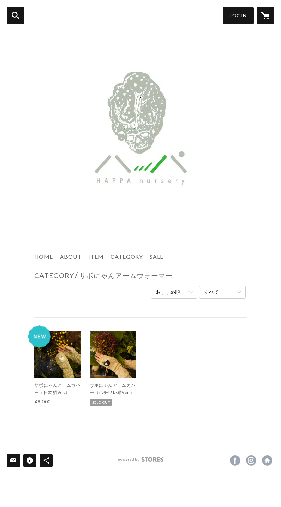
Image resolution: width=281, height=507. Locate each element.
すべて (211, 292)
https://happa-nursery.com (267, 460)
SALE (156, 256)
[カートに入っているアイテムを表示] (265, 15)
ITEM (96, 256)
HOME (43, 256)
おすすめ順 (168, 292)
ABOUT (71, 256)
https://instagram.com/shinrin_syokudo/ (251, 460)
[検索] (15, 15)
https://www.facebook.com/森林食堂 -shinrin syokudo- (235, 460)
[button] (238, 15)
